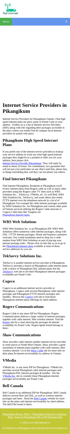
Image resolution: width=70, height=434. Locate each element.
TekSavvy (8, 271)
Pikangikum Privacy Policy (17, 414)
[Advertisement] (35, 64)
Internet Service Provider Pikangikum (22, 163)
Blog (10, 417)
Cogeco (29, 296)
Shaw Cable (37, 350)
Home (6, 21)
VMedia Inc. (9, 376)
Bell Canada (40, 398)
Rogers (6, 322)
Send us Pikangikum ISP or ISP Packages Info (38, 417)
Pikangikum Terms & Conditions (49, 414)
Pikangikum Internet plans (16, 215)
